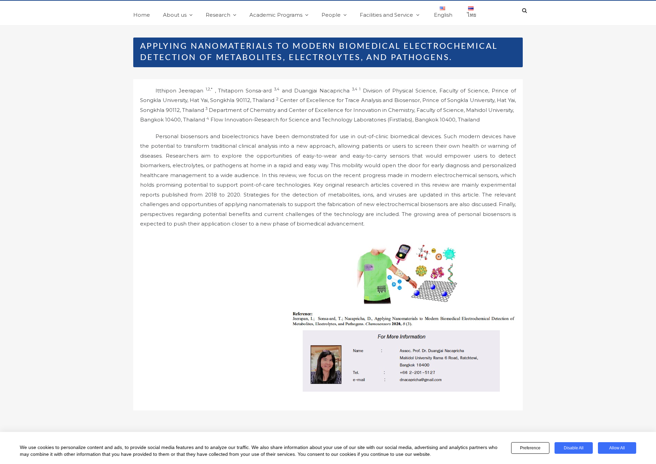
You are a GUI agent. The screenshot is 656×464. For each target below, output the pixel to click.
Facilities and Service (386, 15)
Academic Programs (275, 15)
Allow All (617, 448)
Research (218, 15)
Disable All (574, 448)
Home (141, 15)
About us (175, 15)
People (331, 15)
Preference (530, 448)
